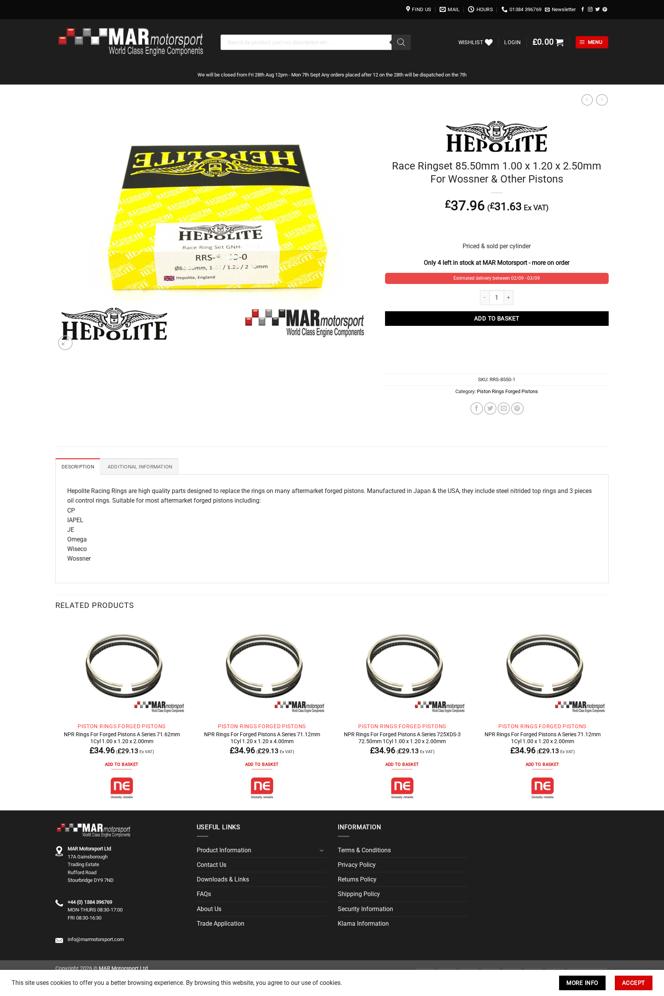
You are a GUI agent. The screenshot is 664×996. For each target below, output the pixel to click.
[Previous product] (602, 100)
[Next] (608, 714)
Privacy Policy (357, 864)
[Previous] (55, 714)
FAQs (204, 894)
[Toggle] (321, 850)
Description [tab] (77, 467)
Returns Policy (357, 879)
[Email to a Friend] (504, 408)
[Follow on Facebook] (583, 9)
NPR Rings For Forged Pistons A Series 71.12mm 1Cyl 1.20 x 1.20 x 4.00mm (262, 737)
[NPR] (122, 788)
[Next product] (587, 100)
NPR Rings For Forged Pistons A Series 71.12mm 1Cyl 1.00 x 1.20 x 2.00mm (543, 737)
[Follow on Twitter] (597, 9)
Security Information (365, 909)
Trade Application (220, 923)
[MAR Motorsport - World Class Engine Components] (132, 42)
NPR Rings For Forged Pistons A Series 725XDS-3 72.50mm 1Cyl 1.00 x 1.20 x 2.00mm (402, 737)
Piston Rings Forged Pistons (507, 391)
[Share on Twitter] (490, 408)
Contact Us (211, 864)
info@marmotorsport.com (96, 939)
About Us (209, 909)
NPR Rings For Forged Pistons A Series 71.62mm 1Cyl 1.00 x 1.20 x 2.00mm (122, 737)
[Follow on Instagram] (590, 9)
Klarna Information (363, 923)
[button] (560, 10)
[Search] (401, 42)
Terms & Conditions (364, 850)
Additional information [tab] (140, 467)
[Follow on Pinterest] (605, 9)
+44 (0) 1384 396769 (90, 902)
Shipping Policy (359, 894)
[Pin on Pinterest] (517, 408)
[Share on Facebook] (476, 408)
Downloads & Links (223, 879)
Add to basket (497, 318)
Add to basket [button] (121, 764)
